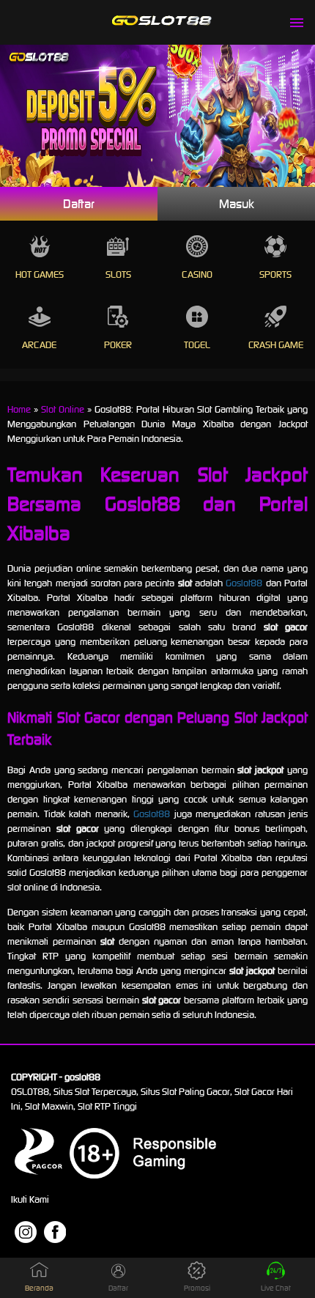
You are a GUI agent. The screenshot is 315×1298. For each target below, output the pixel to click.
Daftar (78, 204)
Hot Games (39, 274)
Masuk (236, 204)
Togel (197, 345)
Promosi (197, 1288)
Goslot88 (244, 583)
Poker (118, 345)
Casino (197, 274)
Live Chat (276, 1288)
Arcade (39, 345)
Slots (118, 274)
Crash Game (275, 345)
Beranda (39, 1288)
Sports (275, 274)
